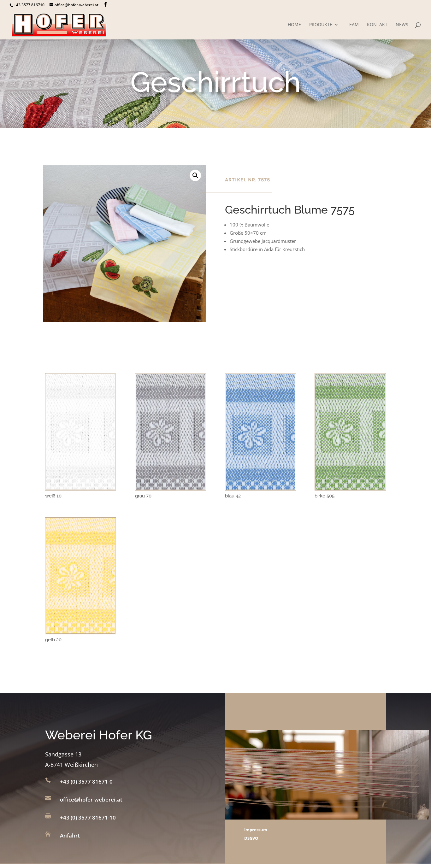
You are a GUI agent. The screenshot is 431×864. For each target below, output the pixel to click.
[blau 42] (260, 487)
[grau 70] (170, 487)
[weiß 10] (80, 487)
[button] (195, 175)
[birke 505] (350, 487)
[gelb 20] (80, 631)
